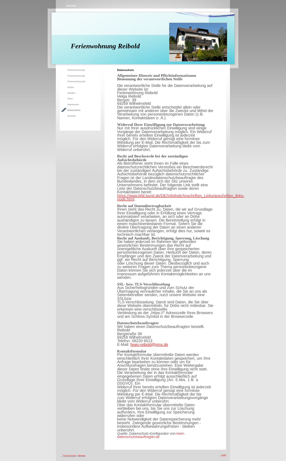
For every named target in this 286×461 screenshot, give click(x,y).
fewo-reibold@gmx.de (149, 344)
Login (223, 455)
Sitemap (81, 455)
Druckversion (69, 455)
